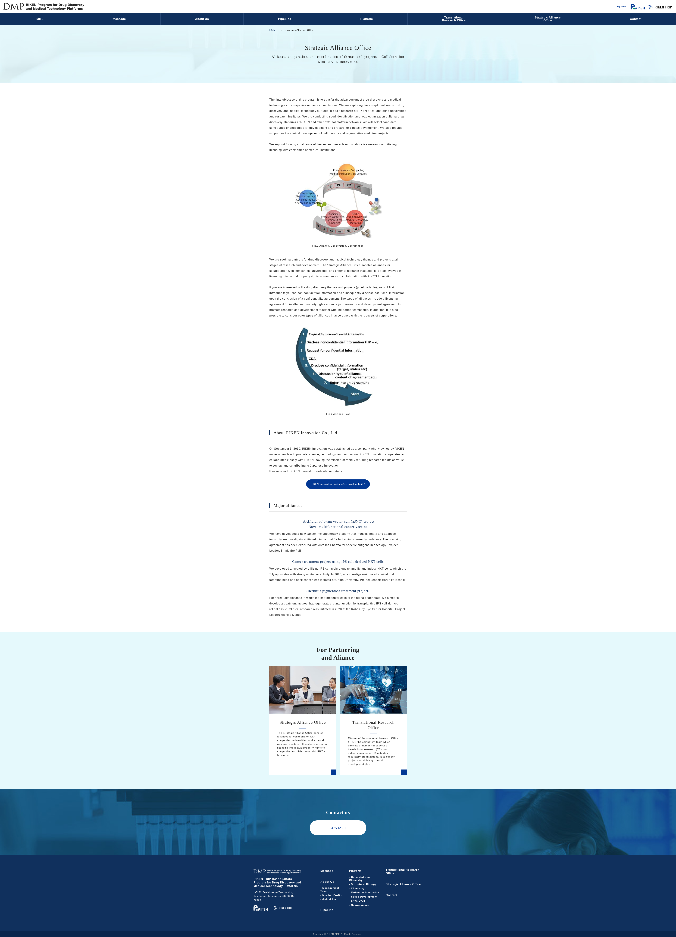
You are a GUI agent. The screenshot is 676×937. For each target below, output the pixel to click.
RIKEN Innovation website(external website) (338, 484)
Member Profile (332, 895)
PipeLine (284, 18)
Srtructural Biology (363, 884)
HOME (39, 18)
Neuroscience (360, 905)
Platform (366, 18)
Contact (635, 18)
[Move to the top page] (43, 6)
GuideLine (329, 899)
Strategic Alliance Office (403, 884)
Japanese (621, 6)
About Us (202, 18)
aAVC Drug (358, 900)
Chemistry (357, 888)
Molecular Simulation (365, 892)
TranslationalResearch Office (453, 19)
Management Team (329, 889)
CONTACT (338, 828)
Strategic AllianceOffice (548, 19)
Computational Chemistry (360, 879)
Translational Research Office (403, 871)
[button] (641, 928)
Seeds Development (364, 896)
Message (119, 18)
